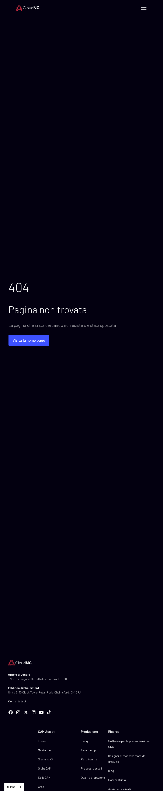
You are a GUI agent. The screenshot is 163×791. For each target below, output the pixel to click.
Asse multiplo (89, 750)
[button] (143, 8)
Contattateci (17, 701)
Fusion (42, 741)
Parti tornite (89, 759)
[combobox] (14, 787)
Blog (111, 771)
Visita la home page (29, 340)
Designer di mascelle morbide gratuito (126, 758)
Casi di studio (117, 780)
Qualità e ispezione (93, 777)
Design (85, 741)
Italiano (11, 786)
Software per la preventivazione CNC (128, 744)
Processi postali (91, 768)
